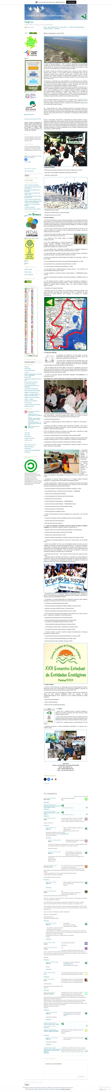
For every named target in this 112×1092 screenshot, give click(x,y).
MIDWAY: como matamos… (34, 418)
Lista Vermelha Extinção (30, 384)
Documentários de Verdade (31, 382)
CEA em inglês (27, 272)
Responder (46, 802)
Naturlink (26, 366)
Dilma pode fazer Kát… (33, 422)
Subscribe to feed (29, 27)
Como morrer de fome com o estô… (34, 420)
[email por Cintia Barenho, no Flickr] (26, 156)
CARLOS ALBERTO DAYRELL (51, 1031)
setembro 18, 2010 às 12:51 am (50, 947)
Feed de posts (27, 436)
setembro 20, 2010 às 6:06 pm (54, 840)
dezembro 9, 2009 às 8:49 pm (50, 891)
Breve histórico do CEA (53, 27)
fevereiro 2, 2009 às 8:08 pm (49, 811)
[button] (66, 49)
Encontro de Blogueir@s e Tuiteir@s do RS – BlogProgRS (33, 375)
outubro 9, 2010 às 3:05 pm (49, 972)
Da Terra (26, 372)
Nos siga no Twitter (30, 168)
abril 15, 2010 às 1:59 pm (51, 882)
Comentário (81, 1076)
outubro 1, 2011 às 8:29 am (49, 992)
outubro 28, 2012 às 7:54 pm (50, 1047)
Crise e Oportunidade (29, 370)
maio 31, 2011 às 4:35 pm (49, 979)
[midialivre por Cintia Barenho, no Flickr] (31, 48)
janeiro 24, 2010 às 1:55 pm (49, 942)
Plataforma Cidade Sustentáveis (32, 397)
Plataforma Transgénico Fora (31, 392)
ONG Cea (30, 426)
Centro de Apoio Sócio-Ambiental (32, 390)
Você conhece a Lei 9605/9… (34, 412)
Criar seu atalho (27, 162)
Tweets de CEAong (29, 171)
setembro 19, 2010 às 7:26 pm (52, 962)
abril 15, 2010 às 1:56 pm (51, 923)
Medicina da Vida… (33, 414)
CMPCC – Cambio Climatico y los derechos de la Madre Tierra (32, 395)
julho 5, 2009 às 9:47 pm (51, 827)
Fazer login (27, 434)
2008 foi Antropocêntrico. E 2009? (32, 209)
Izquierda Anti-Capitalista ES (31, 388)
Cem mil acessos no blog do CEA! (32, 199)
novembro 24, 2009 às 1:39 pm (50, 865)
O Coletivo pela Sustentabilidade (76, 27)
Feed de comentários (29, 438)
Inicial (45, 27)
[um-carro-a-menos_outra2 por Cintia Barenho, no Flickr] (31, 238)
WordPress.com (28, 440)
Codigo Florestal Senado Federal (32, 404)
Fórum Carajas (28, 402)
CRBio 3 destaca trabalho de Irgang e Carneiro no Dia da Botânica (33, 201)
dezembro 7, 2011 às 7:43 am (50, 1029)
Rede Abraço (27, 368)
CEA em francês (28, 269)
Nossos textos (63, 27)
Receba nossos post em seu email (32, 119)
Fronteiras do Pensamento (30, 400)
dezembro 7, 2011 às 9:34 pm (52, 1037)
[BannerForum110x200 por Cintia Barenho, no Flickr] (30, 91)
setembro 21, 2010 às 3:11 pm (54, 851)
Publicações (57, 28)
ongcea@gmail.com (64, 833)
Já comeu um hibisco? (29, 207)
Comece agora (71, 2)
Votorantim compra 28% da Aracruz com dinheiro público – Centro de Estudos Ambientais (52, 1050)
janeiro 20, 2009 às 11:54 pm (50, 798)
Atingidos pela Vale (29, 406)
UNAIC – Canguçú (28, 399)
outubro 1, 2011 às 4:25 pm (51, 1012)
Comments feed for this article (79, 796)
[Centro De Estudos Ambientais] (25, 160)
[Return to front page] (56, 19)
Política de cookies (65, 1089)
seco (45, 974)
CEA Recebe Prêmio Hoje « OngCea (51, 1024)
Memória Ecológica (48, 28)
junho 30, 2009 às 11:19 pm (49, 818)
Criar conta (27, 432)
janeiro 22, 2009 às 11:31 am (50, 804)
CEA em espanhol (28, 274)
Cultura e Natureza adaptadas (31, 185)
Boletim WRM (27, 377)
